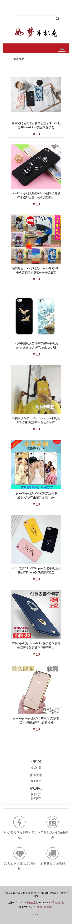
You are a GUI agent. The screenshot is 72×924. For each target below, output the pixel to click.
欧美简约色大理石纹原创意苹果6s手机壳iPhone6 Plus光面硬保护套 (36, 125)
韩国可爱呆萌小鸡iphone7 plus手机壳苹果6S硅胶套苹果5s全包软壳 (36, 420)
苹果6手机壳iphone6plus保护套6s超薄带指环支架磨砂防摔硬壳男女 (36, 645)
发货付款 (36, 767)
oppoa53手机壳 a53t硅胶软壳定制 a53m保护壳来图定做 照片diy (36, 495)
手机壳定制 (32, 902)
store (36, 914)
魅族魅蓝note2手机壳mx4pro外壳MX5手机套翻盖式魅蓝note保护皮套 (36, 270)
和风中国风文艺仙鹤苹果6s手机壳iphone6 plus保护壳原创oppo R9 (36, 345)
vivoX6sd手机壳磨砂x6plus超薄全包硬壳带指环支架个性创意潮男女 (36, 195)
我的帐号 (36, 781)
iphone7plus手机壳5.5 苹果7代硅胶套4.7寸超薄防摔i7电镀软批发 (36, 720)
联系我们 (36, 794)
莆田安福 (41, 907)
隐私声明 (36, 798)
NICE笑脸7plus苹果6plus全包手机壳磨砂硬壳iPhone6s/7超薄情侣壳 (36, 570)
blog (49, 907)
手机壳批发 (58, 902)
